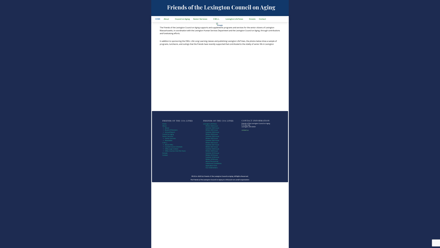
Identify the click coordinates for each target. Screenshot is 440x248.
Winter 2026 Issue (212, 126)
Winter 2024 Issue (212, 134)
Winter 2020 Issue (212, 151)
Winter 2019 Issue (212, 155)
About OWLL (169, 145)
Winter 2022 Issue (212, 143)
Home (164, 124)
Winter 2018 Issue (212, 159)
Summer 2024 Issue (212, 132)
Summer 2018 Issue (212, 157)
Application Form (211, 166)
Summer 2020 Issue (212, 149)
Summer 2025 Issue (212, 128)
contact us (245, 130)
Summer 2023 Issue (212, 136)
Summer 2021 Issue (212, 145)
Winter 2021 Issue (212, 147)
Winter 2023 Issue (212, 138)
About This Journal (212, 161)
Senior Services (170, 138)
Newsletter (168, 140)
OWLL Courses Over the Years (175, 151)
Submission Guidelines (214, 163)
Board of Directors (171, 130)
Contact (165, 155)
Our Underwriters (212, 168)
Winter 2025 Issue (212, 130)
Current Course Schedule (173, 147)
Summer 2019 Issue (212, 153)
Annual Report (170, 132)
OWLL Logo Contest (171, 149)
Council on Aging (168, 134)
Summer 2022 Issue (212, 140)
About (167, 128)
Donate (165, 153)
